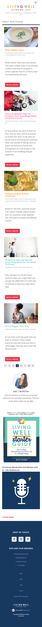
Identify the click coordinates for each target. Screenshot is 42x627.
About (21, 573)
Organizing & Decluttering (26, 121)
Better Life (30, 267)
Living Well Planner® (21, 561)
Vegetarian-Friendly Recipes (17, 55)
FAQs (21, 579)
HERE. (31, 401)
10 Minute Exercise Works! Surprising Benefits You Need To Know (20, 262)
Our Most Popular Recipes (21, 201)
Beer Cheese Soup (14, 50)
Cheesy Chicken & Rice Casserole (17, 195)
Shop (21, 585)
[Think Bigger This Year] (21, 313)
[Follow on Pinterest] (27, 539)
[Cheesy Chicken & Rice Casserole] (21, 181)
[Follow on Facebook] (14, 539)
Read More (12, 85)
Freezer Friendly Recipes (26, 199)
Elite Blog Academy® (21, 558)
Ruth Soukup (14, 53)
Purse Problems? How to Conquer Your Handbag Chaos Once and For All (21, 116)
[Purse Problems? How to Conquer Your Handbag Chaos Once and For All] (21, 101)
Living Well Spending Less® (21, 554)
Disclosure (16, 596)
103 (29, 365)
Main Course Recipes (25, 53)
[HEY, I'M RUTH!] (21, 380)
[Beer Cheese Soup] (21, 37)
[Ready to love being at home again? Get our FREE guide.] (21, 462)
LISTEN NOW (7, 517)
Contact (21, 591)
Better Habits (22, 267)
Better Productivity (30, 329)
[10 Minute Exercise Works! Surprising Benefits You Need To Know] (21, 247)
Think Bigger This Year (17, 326)
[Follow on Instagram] (21, 539)
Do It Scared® (21, 565)
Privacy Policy (24, 596)
